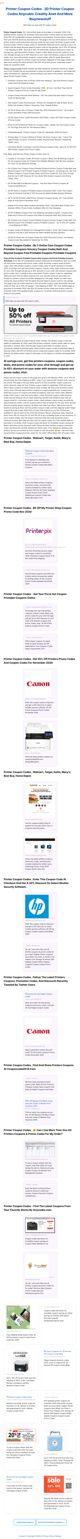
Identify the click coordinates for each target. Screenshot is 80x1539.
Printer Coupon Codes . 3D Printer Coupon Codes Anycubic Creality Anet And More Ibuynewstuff (40, 14)
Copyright (31, 1536)
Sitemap (58, 1536)
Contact (22, 1536)
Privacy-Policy (48, 1536)
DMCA (38, 1536)
